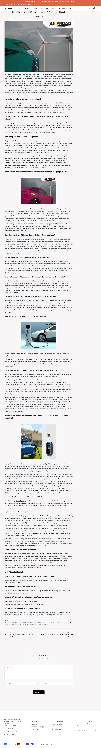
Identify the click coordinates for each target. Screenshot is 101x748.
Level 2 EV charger (54, 216)
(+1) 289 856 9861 (9, 729)
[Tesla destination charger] (38, 335)
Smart (39, 624)
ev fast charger (50, 622)
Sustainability (35, 724)
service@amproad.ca (10, 731)
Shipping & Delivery (58, 721)
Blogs (70, 8)
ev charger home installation (35, 622)
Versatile (45, 624)
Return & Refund (57, 724)
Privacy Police (56, 729)
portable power (32, 624)
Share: (59, 622)
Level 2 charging (26, 125)
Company (62, 8)
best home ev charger (11, 622)
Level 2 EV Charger (31, 8)
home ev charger (21, 624)
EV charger (22, 622)
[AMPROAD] (8, 8)
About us (34, 721)
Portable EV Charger (37, 727)
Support (53, 8)
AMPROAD (35, 397)
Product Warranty (57, 727)
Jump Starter (44, 8)
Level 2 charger (21, 501)
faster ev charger (10, 624)
